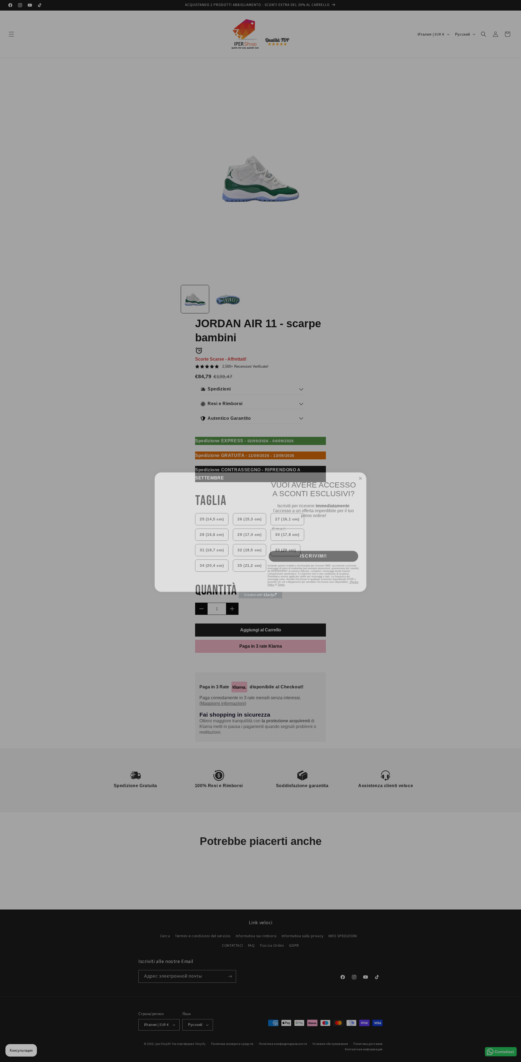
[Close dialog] (360, 454)
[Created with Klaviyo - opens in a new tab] (260, 610)
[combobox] (276, 541)
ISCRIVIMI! (313, 557)
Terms (281, 585)
